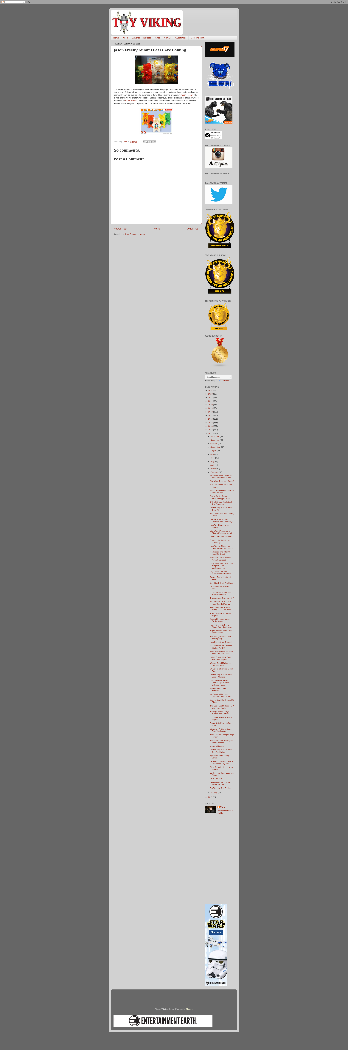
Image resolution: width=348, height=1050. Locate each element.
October (214, 444)
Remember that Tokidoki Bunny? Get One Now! (220, 608)
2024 (210, 390)
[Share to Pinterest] (154, 141)
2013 (210, 430)
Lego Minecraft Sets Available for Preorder (220, 572)
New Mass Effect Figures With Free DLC (220, 783)
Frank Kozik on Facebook (221, 537)
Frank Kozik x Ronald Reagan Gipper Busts (220, 497)
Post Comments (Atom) (135, 234)
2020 (210, 405)
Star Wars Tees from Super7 (222, 481)
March (213, 469)
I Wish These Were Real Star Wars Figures (220, 658)
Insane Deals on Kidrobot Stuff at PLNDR (221, 647)
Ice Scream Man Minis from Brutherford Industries (222, 476)
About (125, 38)
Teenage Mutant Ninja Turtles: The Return (219, 713)
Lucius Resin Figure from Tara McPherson (221, 593)
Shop (157, 38)
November (215, 440)
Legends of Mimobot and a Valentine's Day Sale (221, 762)
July (212, 454)
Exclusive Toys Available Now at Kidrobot (220, 559)
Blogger (189, 1009)
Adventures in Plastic (141, 38)
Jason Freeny (187, 95)
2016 (210, 419)
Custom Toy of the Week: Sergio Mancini (221, 676)
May (212, 462)
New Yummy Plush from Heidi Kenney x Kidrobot (221, 547)
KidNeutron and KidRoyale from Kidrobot (221, 742)
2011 (210, 797)
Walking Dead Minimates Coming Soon (220, 664)
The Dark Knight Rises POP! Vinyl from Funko (222, 707)
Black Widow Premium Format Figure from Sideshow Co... (219, 682)
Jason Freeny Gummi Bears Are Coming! (222, 491)
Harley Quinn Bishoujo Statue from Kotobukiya (221, 626)
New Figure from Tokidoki (221, 642)
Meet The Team (198, 38)
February (214, 472)
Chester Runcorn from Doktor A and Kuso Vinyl (221, 520)
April (212, 465)
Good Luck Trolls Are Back (221, 583)
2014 (210, 426)
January (214, 793)
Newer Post (120, 228)
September (215, 447)
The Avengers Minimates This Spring (220, 637)
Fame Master (131, 101)
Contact (167, 38)
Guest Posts (181, 38)
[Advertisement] (219, 859)
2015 (210, 423)
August (213, 451)
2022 (210, 397)
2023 (210, 394)
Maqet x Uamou (217, 746)
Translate (225, 380)
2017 (210, 415)
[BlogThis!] (147, 141)
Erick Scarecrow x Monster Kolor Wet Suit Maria (221, 653)
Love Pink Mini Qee (218, 779)
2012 (210, 433)
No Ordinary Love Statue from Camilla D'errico (220, 603)
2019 (210, 408)
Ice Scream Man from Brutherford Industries (220, 695)
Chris (222, 807)
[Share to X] (149, 141)
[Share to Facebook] (152, 141)
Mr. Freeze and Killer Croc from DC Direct (221, 553)
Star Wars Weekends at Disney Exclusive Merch (221, 532)
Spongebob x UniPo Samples (218, 689)
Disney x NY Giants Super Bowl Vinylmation (221, 730)
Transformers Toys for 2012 (222, 598)
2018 (210, 412)
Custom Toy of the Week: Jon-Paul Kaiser (221, 751)
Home (116, 38)
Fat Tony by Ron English (220, 788)
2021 (210, 401)
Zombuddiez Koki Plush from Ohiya (220, 541)
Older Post (193, 228)
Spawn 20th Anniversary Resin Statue (220, 620)
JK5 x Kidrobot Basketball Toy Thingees (221, 503)
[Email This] (144, 141)
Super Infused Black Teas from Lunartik (221, 632)
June (212, 458)
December (215, 436)
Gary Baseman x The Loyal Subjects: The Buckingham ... (221, 565)
